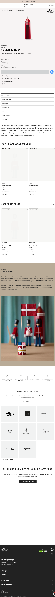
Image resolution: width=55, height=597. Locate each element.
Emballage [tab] (4, 119)
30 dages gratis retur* (29, 1)
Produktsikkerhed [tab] (6, 115)
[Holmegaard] (9, 431)
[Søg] (50, 5)
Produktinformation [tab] (7, 99)
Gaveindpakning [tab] (5, 103)
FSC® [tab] (3, 111)
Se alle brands (5, 459)
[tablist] (27, 107)
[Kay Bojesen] (9, 414)
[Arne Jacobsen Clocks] (27, 449)
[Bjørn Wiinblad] (45, 431)
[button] (17, 42)
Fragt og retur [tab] (5, 107)
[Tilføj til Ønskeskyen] (52, 72)
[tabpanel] (27, 130)
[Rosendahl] (45, 414)
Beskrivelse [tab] (6, 95)
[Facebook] (2, 574)
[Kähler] (27, 414)
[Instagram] (5, 574)
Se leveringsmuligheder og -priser (8, 67)
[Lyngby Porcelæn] (27, 431)
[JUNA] (9, 449)
